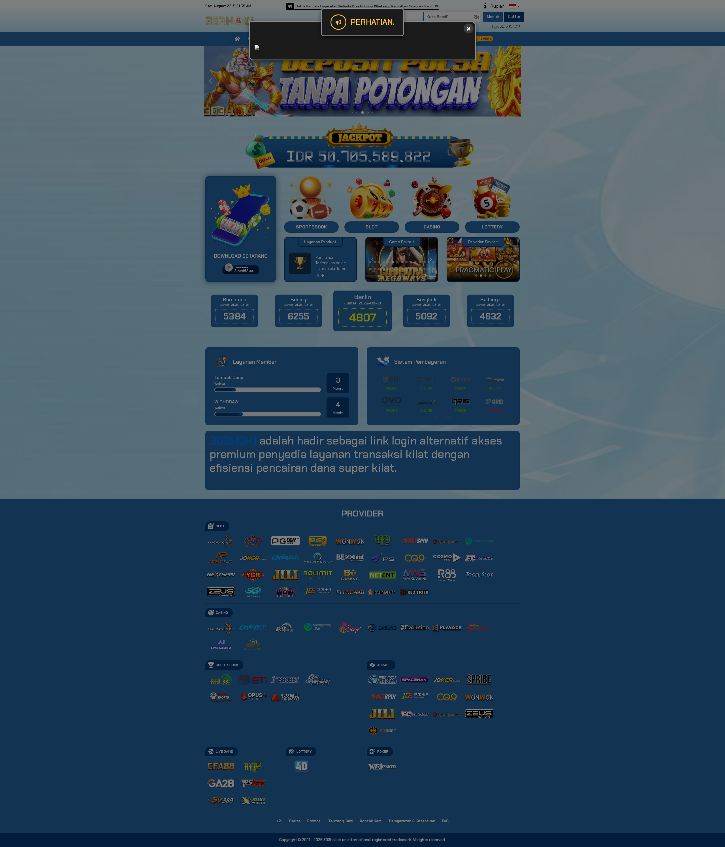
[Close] (469, 28)
